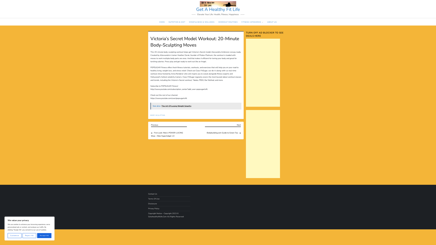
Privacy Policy (153, 208)
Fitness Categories (251, 22)
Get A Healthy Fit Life (218, 9)
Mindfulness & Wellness (201, 22)
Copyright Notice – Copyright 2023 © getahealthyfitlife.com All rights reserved (166, 215)
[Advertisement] (263, 73)
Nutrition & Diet (177, 22)
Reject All (29, 235)
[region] (29, 228)
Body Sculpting (157, 115)
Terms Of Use (154, 199)
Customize (14, 235)
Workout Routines (228, 22)
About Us (272, 22)
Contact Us (152, 194)
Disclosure (152, 203)
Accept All (44, 235)
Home (162, 22)
